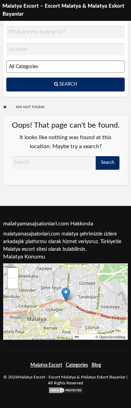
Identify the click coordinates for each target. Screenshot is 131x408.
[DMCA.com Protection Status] (65, 390)
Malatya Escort (46, 365)
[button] (65, 294)
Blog (96, 365)
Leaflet (85, 336)
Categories (77, 365)
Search (67, 84)
